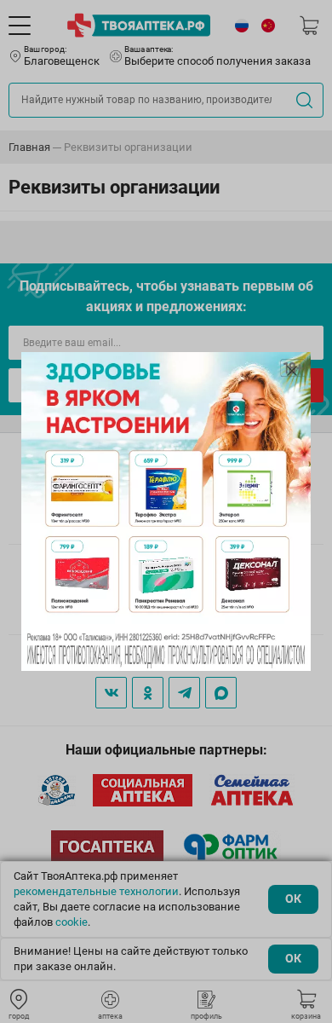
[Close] (292, 371)
